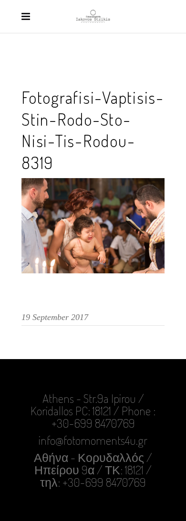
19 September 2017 (54, 317)
